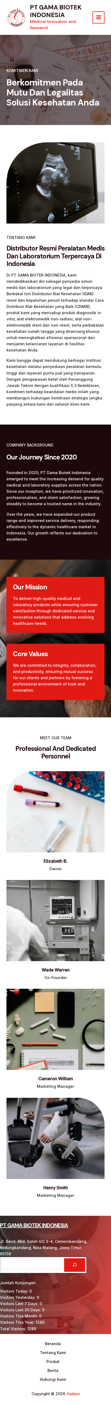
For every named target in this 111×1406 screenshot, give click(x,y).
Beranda (53, 1343)
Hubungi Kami (53, 1379)
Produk (53, 1361)
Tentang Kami (53, 1352)
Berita (52, 1370)
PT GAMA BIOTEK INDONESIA (56, 11)
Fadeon (72, 1393)
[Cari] (74, 1265)
